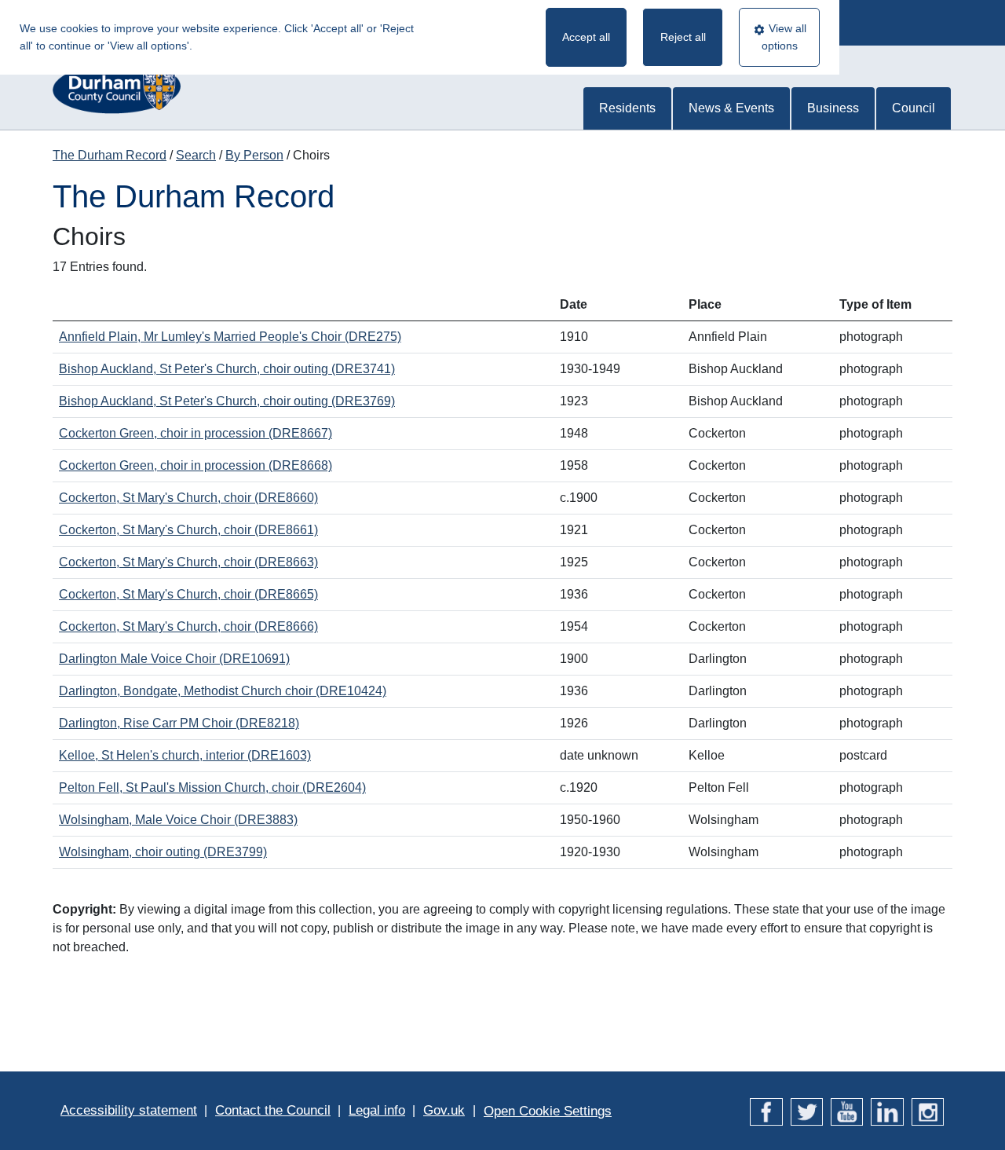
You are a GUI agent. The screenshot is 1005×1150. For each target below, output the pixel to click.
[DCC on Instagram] (928, 1110)
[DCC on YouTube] (847, 1110)
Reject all (683, 37)
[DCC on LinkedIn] (887, 1110)
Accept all (586, 37)
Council (913, 108)
